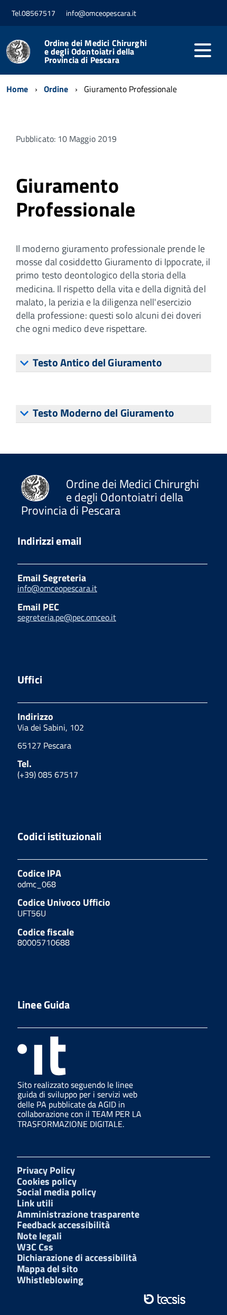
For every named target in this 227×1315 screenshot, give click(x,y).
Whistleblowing (50, 1280)
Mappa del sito (47, 1269)
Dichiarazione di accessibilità (77, 1257)
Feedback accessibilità (63, 1225)
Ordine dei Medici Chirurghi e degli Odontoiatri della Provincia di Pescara (95, 51)
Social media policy (56, 1192)
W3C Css (35, 1247)
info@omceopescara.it (57, 588)
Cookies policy (47, 1181)
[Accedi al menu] (202, 50)
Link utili (35, 1203)
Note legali (39, 1236)
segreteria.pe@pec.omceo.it (66, 617)
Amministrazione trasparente (78, 1214)
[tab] (113, 363)
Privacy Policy (46, 1170)
